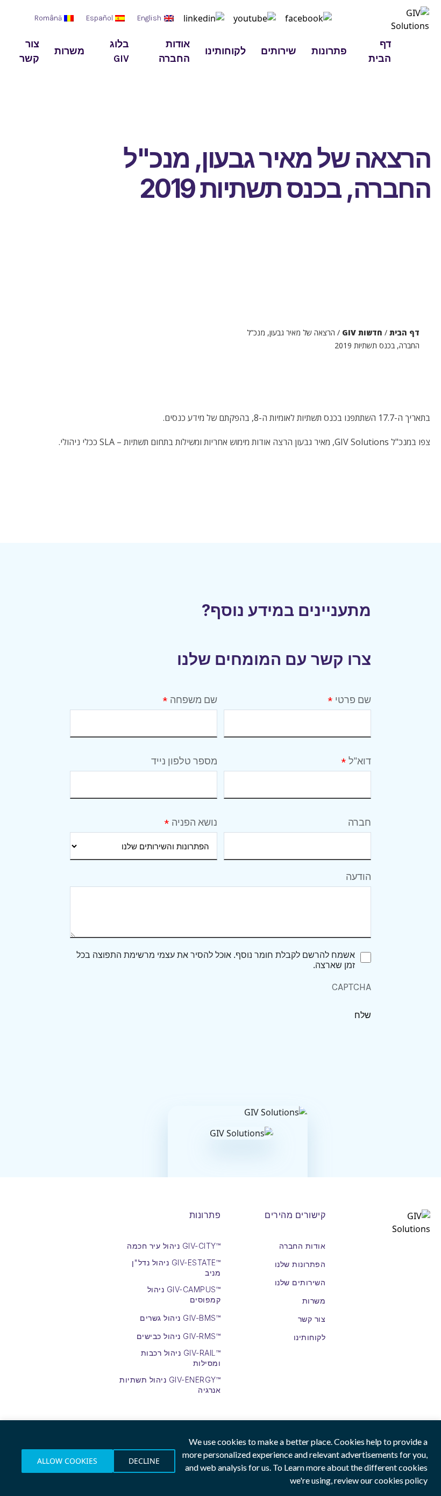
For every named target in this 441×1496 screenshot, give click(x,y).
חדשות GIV (362, 332)
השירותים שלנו (300, 1282)
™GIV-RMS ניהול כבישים (179, 1336)
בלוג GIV (119, 51)
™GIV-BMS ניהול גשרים (180, 1317)
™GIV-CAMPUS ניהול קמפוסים (183, 1294)
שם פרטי (353, 700)
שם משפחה (193, 700)
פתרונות (329, 51)
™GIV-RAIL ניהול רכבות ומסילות (180, 1358)
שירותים (278, 51)
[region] (220, 1458)
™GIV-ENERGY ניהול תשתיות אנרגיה (169, 1384)
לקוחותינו (225, 51)
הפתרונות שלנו (300, 1264)
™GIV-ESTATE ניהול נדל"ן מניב (176, 1267)
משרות (69, 51)
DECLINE (144, 1461)
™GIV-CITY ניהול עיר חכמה (173, 1245)
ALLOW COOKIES (67, 1461)
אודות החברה (174, 51)
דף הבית (379, 51)
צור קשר (29, 51)
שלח (362, 1015)
